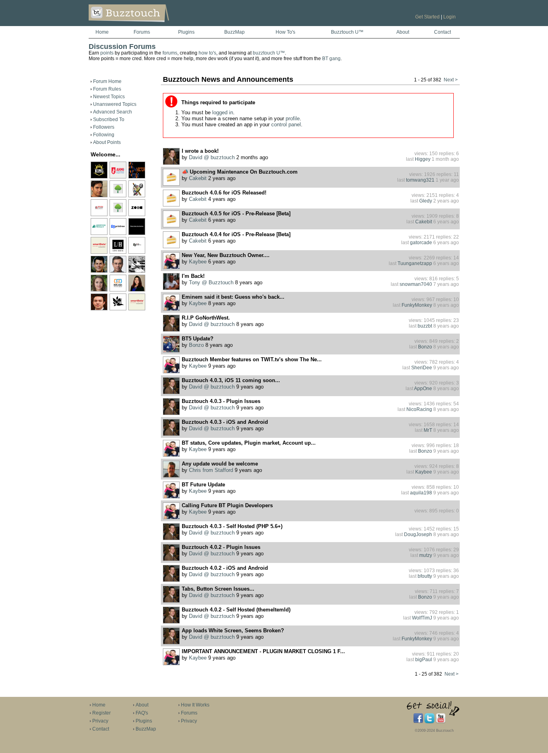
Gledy (425, 201)
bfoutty (425, 576)
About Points (107, 142)
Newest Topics (109, 96)
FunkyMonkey (417, 305)
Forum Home (107, 81)
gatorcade (421, 242)
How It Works (195, 705)
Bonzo (196, 345)
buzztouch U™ (269, 53)
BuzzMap (234, 32)
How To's (285, 32)
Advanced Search (112, 112)
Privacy (100, 721)
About (402, 32)
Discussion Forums (122, 47)
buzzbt (425, 326)
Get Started (427, 17)
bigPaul (423, 659)
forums (169, 53)
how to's (207, 53)
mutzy (425, 555)
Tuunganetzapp (415, 263)
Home (102, 32)
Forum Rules (107, 89)
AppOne (423, 388)
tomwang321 (420, 180)
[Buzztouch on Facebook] (418, 722)
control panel (286, 124)
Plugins (186, 32)
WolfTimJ (422, 618)
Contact (442, 32)
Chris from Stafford (211, 470)
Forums (142, 32)
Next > (451, 80)
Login (449, 17)
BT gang (331, 58)
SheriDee (421, 367)
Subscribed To (108, 119)
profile (293, 118)
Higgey (422, 159)
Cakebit (198, 178)
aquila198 (421, 493)
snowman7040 (416, 284)
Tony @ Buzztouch (211, 282)
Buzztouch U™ (347, 32)
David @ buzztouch (212, 157)
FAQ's (142, 713)
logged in (222, 112)
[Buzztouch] (149, 24)
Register (101, 713)
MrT (428, 430)
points (107, 53)
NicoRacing (419, 409)
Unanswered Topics (114, 104)
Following (103, 135)
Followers (103, 127)
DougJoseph (418, 534)
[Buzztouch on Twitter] (429, 722)
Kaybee (198, 262)
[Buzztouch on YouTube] (441, 722)
